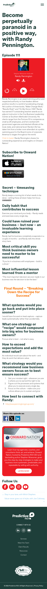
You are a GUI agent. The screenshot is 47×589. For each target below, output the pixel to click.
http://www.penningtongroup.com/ (19, 404)
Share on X (11, 418)
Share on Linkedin (17, 418)
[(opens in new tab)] (23, 570)
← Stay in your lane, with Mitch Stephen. (19, 494)
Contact (24, 555)
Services (23, 539)
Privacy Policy (38, 586)
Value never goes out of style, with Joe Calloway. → (24, 499)
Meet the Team (23, 543)
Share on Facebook (5, 418)
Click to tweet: (8, 138)
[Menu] (42, 5)
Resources (24, 551)
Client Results (23, 547)
